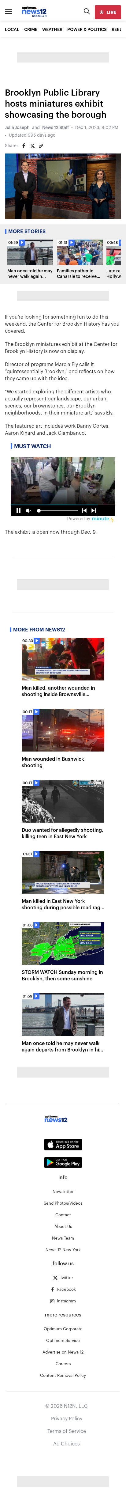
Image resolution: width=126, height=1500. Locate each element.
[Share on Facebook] (23, 145)
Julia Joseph (17, 128)
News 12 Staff (55, 128)
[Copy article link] (41, 145)
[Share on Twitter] (32, 145)
